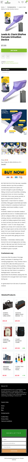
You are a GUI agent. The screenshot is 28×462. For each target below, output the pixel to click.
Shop (2, 408)
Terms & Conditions (6, 421)
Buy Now (14, 50)
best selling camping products (11, 63)
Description (5, 69)
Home (2, 7)
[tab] (14, 69)
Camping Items (11, 7)
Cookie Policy (4, 416)
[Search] (19, 2)
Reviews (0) (5, 72)
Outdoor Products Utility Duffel (6, 314)
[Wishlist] (22, 2)
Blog (2, 410)
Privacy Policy (4, 419)
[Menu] (2, 2)
